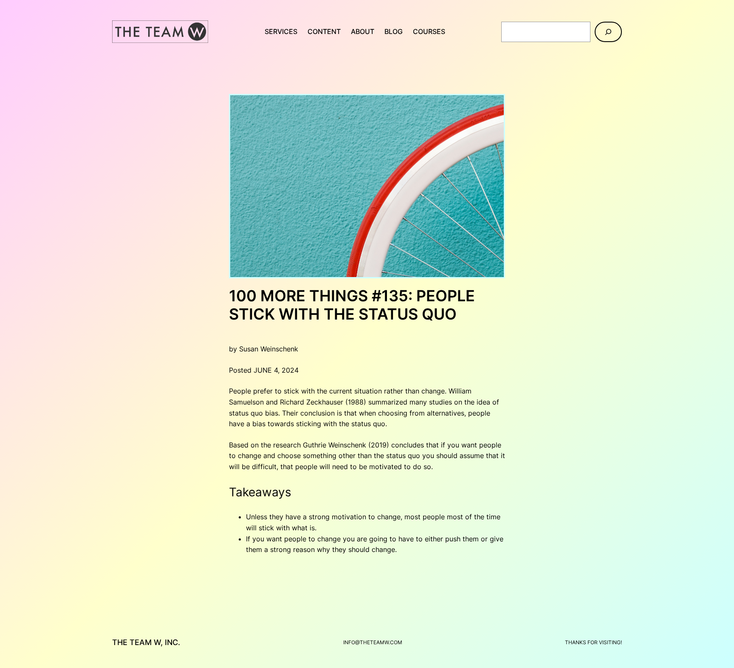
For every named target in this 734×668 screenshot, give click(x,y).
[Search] (608, 32)
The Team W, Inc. (146, 642)
